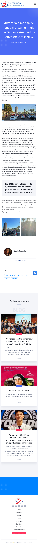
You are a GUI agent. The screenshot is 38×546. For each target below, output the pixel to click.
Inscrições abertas (19, 533)
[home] (13, 4)
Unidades (19, 513)
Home (19, 510)
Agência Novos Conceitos (24, 543)
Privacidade (19, 521)
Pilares (19, 518)
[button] (35, 4)
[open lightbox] (11, 227)
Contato (19, 527)
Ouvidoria (19, 524)
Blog (19, 515)
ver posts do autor (19, 261)
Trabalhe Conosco (19, 530)
